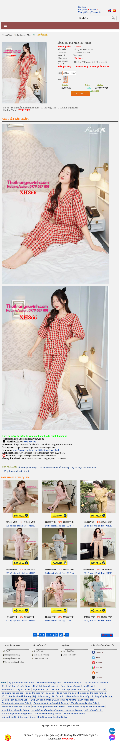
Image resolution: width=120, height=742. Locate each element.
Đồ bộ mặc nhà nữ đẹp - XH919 (20, 526)
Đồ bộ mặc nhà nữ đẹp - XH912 (20, 620)
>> (67, 635)
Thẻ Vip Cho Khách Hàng (14, 662)
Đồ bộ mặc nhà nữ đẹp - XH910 (98, 620)
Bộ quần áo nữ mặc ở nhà (16, 471)
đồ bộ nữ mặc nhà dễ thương (54, 467)
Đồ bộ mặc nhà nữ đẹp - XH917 (98, 526)
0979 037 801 (30, 442)
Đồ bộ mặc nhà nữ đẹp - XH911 (59, 620)
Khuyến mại (38, 651)
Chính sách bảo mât (41, 658)
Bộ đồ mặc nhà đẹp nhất (84, 467)
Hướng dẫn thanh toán (12, 658)
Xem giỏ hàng (84, 12)
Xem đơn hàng (68, 651)
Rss (97, 672)
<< (35, 635)
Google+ (99, 677)
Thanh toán (96, 12)
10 (61, 635)
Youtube (99, 662)
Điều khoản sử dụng (41, 655)
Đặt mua (80, 93)
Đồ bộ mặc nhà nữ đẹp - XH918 (59, 526)
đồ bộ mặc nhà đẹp (27, 467)
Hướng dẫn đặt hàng (12, 655)
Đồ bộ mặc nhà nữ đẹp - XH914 (59, 573)
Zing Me (99, 667)
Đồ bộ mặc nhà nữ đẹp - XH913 (98, 573)
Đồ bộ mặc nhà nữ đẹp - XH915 (20, 573)
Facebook (99, 652)
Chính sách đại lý (69, 655)
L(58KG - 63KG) (69, 73)
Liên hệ (7, 651)
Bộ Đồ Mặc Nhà (23, 35)
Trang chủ (7, 35)
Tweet (98, 657)
